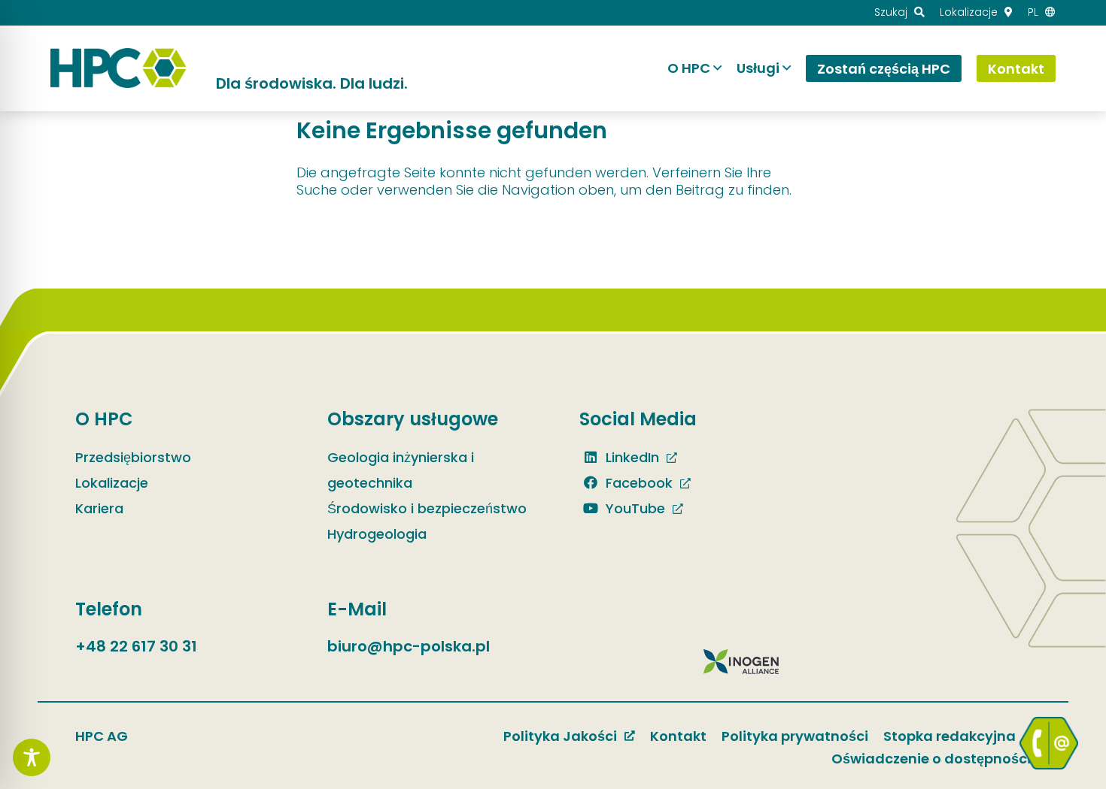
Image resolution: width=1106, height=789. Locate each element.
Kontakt (678, 736)
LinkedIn (630, 457)
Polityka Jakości (560, 736)
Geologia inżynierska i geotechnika (400, 470)
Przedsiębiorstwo (133, 457)
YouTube (633, 508)
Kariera (99, 508)
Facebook (637, 482)
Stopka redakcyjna (949, 736)
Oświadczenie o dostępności (931, 758)
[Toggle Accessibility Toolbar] (31, 757)
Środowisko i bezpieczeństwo (427, 508)
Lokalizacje (111, 482)
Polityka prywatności (795, 736)
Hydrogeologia (377, 533)
